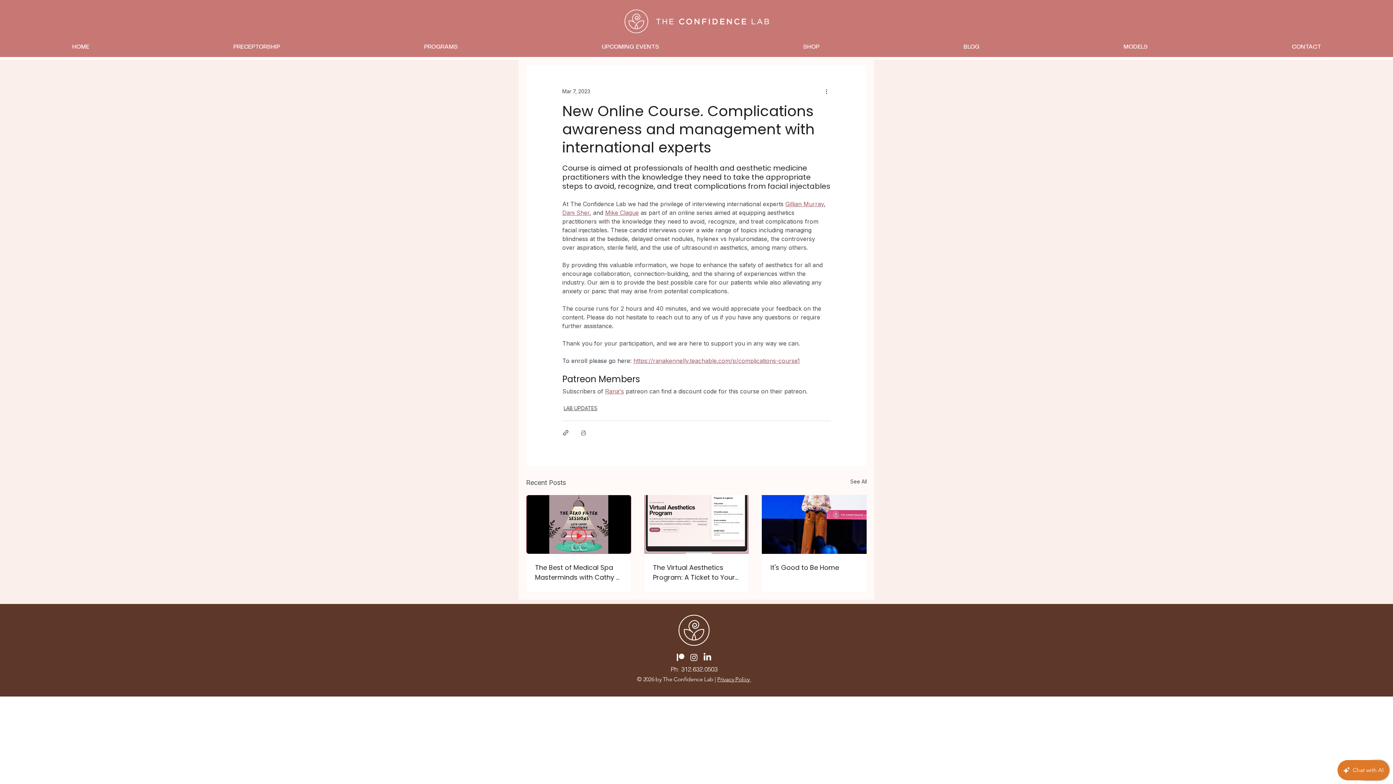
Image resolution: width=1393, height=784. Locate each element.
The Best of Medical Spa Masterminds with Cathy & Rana (578, 572)
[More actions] (826, 91)
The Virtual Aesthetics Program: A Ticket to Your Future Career (694, 572)
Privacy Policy (734, 679)
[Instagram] (694, 657)
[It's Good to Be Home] (814, 524)
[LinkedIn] (707, 657)
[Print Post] (583, 432)
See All (858, 481)
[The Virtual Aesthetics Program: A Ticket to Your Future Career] (696, 524)
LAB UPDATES (580, 408)
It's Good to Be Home (805, 567)
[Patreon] (680, 657)
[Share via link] (565, 432)
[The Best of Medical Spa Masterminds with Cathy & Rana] (578, 524)
